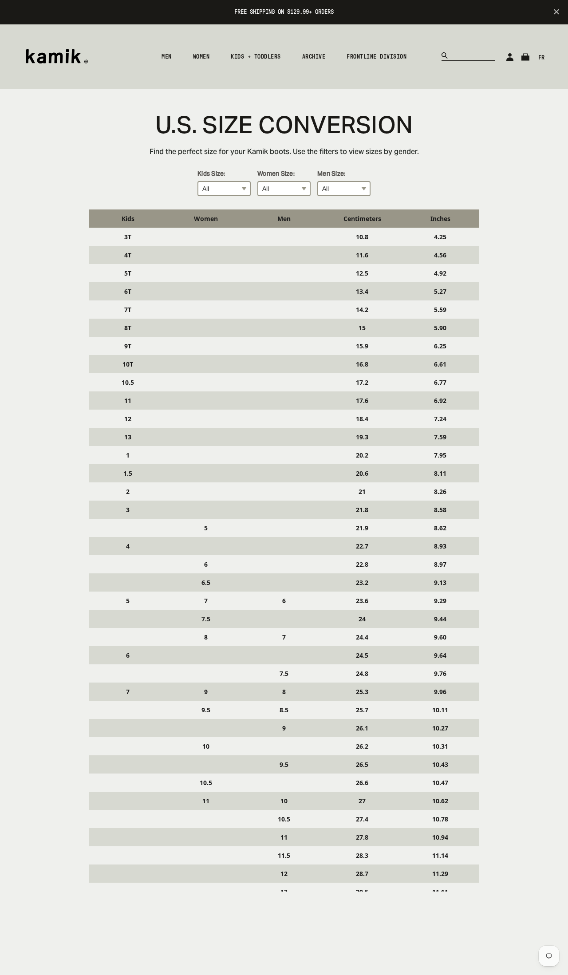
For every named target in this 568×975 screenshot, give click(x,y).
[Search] (446, 57)
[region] (284, 550)
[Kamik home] (56, 58)
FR (541, 58)
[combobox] (468, 54)
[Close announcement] (556, 12)
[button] (167, 57)
